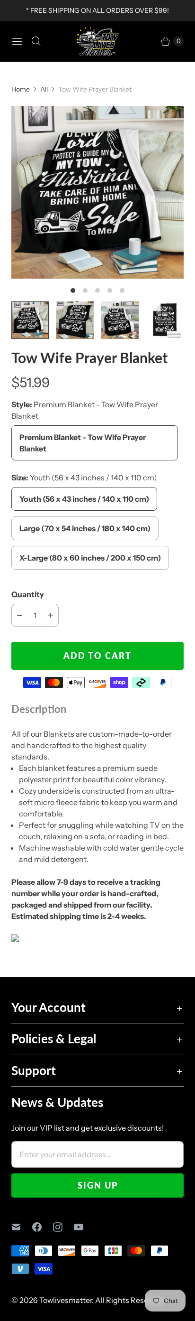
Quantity (27, 594)
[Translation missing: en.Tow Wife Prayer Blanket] (30, 320)
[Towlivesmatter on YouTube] (84, 1227)
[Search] (36, 41)
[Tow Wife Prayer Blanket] (97, 192)
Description (38, 709)
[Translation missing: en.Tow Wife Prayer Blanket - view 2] (75, 320)
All (44, 89)
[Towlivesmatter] (97, 41)
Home (20, 89)
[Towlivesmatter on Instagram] (63, 1227)
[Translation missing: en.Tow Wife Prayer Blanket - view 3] (120, 320)
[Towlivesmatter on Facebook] (42, 1227)
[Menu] (17, 41)
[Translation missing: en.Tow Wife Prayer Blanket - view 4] (165, 320)
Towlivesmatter (65, 1300)
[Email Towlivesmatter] (21, 1227)
